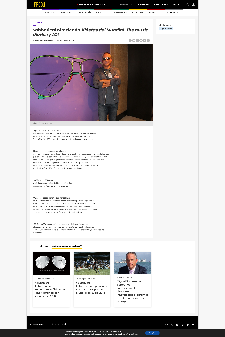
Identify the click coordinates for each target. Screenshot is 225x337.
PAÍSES (152, 12)
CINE (98, 12)
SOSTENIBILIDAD (121, 12)
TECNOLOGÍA (85, 12)
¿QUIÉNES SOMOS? (161, 4)
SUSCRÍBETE (178, 4)
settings (134, 334)
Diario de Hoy (40, 246)
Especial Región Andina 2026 (92, 4)
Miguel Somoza (166, 29)
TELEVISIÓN (49, 12)
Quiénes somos (37, 324)
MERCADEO (66, 12)
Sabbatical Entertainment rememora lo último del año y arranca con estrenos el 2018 (50, 289)
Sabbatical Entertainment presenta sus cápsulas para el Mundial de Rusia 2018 (91, 288)
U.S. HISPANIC (138, 12)
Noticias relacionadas (67, 246)
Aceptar (152, 333)
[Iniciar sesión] (193, 4)
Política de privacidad (59, 324)
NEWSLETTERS (143, 4)
